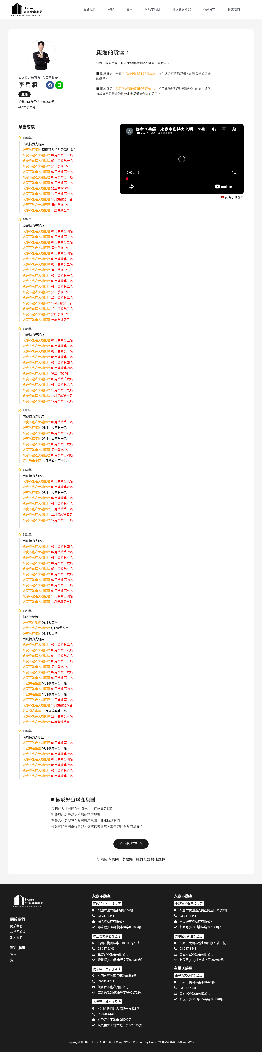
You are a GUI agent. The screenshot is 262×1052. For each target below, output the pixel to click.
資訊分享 (209, 9)
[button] (252, 10)
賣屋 (129, 9)
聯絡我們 (234, 9)
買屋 (111, 9)
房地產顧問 (152, 9)
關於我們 (89, 9)
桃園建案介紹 (181, 9)
